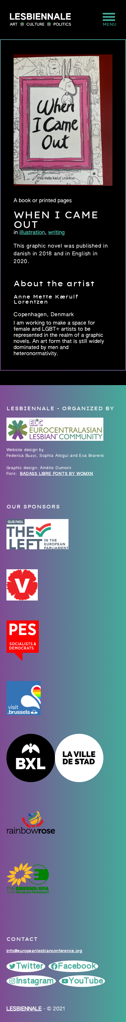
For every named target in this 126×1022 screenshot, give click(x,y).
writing (56, 232)
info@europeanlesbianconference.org (44, 951)
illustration (32, 232)
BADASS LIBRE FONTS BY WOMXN (56, 474)
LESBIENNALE (24, 1009)
